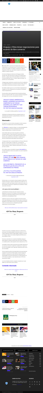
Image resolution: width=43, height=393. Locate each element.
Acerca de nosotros (32, 371)
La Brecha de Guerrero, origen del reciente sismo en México (8, 309)
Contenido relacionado (9, 266)
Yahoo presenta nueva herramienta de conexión (37, 89)
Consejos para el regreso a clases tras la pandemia (37, 120)
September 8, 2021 (21, 111)
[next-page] (4, 339)
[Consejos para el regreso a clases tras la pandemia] (38, 117)
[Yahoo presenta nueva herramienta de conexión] (31, 89)
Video (4, 22)
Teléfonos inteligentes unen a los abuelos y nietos (37, 95)
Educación (37, 118)
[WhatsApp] (13, 301)
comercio (8, 294)
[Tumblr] (32, 0)
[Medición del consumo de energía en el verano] (31, 84)
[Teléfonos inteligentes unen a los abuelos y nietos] (31, 95)
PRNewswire (17, 27)
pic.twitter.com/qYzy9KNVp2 (12, 172)
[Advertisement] (21, 13)
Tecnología (35, 85)
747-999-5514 (19, 384)
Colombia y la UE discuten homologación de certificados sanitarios (22, 309)
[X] (34, 0)
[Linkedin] (25, 0)
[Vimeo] (35, 0)
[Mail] (27, 0)
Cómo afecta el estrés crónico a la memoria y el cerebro (6, 334)
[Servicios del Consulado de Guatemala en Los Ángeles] (18, 360)
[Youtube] (37, 0)
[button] (39, 22)
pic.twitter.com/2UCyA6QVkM (12, 108)
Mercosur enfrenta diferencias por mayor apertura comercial (16, 207)
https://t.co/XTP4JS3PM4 (13, 171)
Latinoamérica (8, 44)
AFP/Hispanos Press (13, 315)
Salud (3, 331)
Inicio (3, 29)
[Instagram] (23, 0)
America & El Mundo (7, 27)
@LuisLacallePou (16, 166)
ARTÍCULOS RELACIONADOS (12, 324)
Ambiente (9, 22)
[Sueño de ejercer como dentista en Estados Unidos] (18, 367)
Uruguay (12, 294)
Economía (31, 22)
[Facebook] (20, 0)
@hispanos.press (27, 345)
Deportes (24, 22)
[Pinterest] (29, 0)
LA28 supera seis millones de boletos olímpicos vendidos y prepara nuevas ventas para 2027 (23, 335)
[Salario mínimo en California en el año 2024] (18, 354)
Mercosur (6, 127)
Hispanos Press (31, 74)
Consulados (22, 363)
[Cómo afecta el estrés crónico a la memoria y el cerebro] (6, 329)
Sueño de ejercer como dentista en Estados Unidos (24, 367)
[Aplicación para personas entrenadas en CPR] (35, 66)
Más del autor (20, 324)
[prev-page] (2, 339)
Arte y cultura (17, 22)
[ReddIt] (16, 301)
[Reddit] (30, 0)
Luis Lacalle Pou (22, 149)
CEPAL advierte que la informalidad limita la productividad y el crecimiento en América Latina (14, 335)
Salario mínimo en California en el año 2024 (23, 354)
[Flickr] (22, 0)
